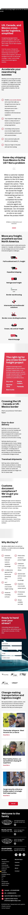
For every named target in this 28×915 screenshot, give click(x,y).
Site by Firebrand (6, 908)
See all (13, 803)
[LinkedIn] (15, 825)
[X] (20, 854)
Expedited (4, 872)
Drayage (4, 870)
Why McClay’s (18, 859)
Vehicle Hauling (5, 883)
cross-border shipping (15, 100)
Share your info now (7, 662)
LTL (2, 879)
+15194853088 (14, 890)
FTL (3, 878)
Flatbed (3, 876)
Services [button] (4, 859)
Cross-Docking (5, 867)
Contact (17, 871)
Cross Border (5, 865)
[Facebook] (16, 854)
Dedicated (4, 868)
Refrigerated (5, 881)
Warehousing (5, 885)
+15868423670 (11, 893)
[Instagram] (24, 854)
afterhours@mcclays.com (12, 900)
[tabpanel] (14, 195)
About (16, 868)
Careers (17, 865)
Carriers (17, 862)
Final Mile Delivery (6, 874)
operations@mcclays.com (12, 896)
